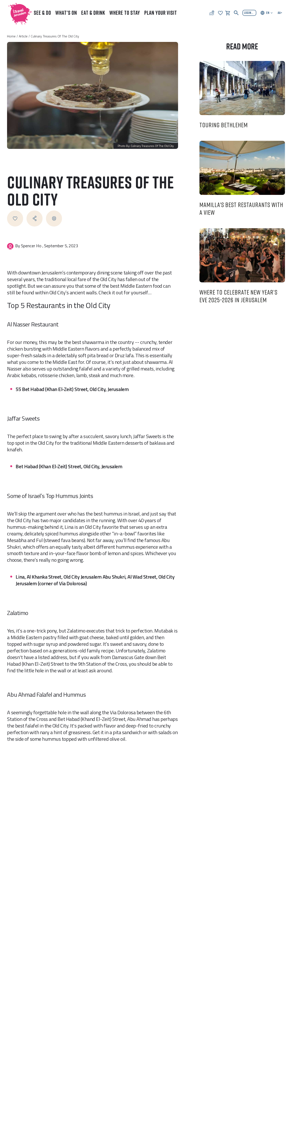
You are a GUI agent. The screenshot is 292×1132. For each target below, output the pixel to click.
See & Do (42, 12)
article (23, 36)
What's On (66, 12)
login (247, 12)
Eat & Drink (93, 12)
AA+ (280, 12)
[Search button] (236, 12)
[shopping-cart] (227, 12)
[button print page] (54, 218)
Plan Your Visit (160, 12)
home (11, 36)
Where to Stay (124, 12)
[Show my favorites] (220, 12)
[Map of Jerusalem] (211, 12)
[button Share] (35, 218)
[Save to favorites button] (15, 218)
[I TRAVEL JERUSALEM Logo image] (18, 13)
